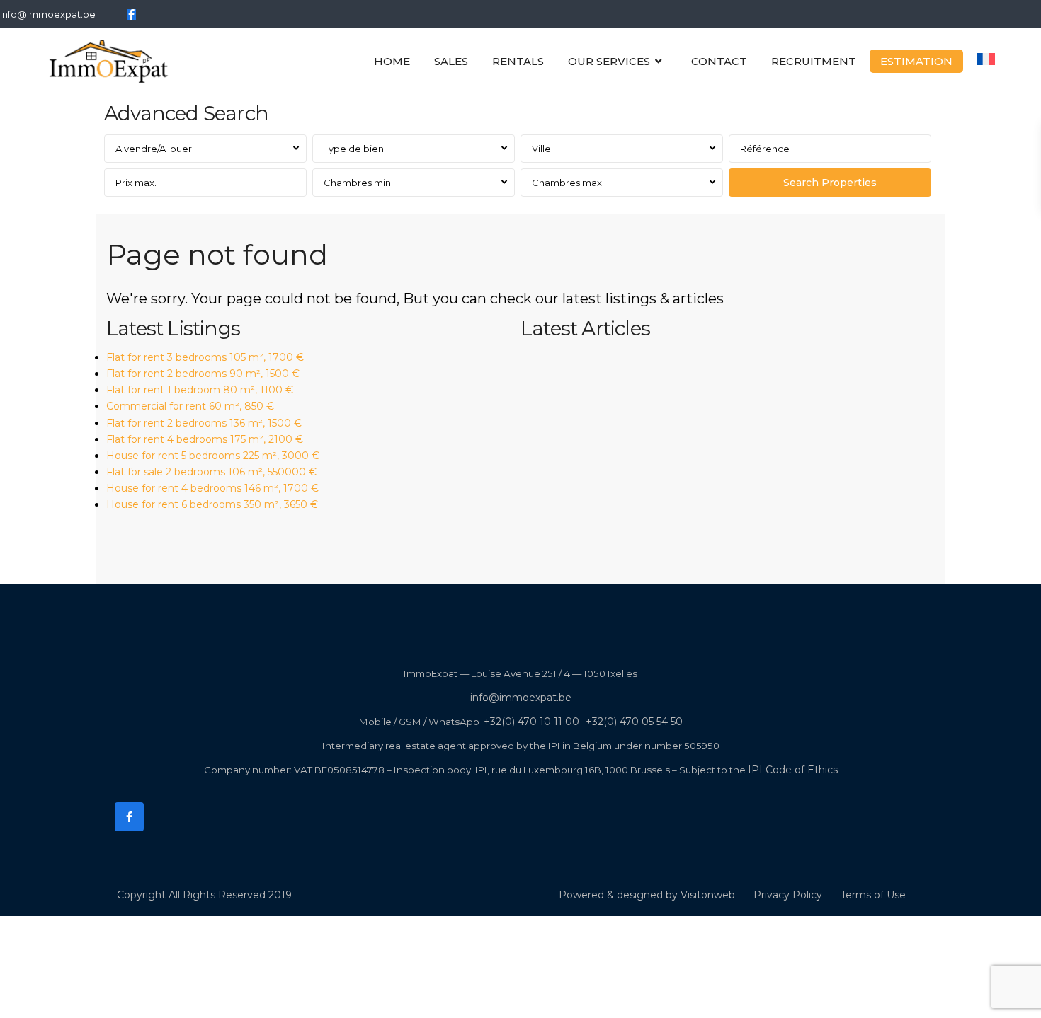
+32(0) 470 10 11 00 (531, 721)
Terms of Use (873, 895)
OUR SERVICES (609, 61)
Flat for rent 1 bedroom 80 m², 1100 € (199, 389)
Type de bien (354, 148)
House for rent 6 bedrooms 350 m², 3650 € (212, 504)
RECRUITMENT (813, 61)
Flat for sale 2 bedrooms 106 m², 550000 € (211, 471)
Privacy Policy (787, 895)
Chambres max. (568, 182)
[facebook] (131, 14)
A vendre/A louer (153, 148)
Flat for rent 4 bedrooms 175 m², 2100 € (204, 439)
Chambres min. (358, 182)
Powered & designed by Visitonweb (647, 895)
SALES (451, 61)
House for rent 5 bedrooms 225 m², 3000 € (212, 455)
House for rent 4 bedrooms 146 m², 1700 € (212, 488)
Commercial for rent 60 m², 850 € (190, 406)
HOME (392, 61)
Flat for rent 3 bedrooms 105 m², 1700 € (205, 357)
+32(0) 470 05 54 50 (634, 721)
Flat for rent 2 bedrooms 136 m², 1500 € (204, 423)
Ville (541, 148)
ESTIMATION (916, 61)
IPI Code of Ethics (793, 769)
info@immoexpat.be (48, 14)
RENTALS (518, 61)
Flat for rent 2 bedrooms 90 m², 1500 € (203, 373)
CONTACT (719, 61)
